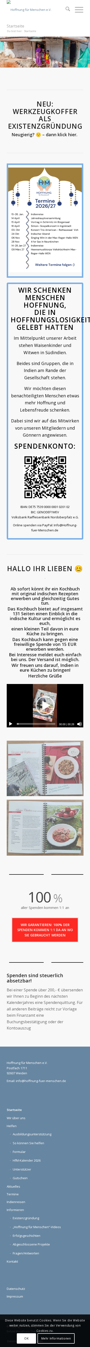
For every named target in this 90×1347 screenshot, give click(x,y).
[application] (45, 705)
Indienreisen (16, 1202)
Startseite (15, 26)
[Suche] (65, 9)
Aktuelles (13, 1186)
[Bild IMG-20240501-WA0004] (47, 770)
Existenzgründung (26, 1218)
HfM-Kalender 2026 (27, 1160)
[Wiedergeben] (10, 724)
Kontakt (12, 1261)
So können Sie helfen (28, 1143)
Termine (13, 1194)
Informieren (15, 1210)
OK (26, 1338)
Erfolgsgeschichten (26, 1235)
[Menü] (76, 9)
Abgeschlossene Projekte (31, 1244)
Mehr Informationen (56, 1338)
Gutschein (20, 1178)
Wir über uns (16, 1118)
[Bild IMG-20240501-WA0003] (47, 830)
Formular (19, 1152)
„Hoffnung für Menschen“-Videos (37, 1227)
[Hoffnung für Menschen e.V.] (37, 9)
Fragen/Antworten (26, 1253)
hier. (73, 134)
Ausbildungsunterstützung (32, 1134)
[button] (45, 705)
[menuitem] (65, 9)
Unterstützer (22, 1169)
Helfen (12, 1126)
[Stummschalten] (79, 724)
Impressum (15, 1296)
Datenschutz (16, 1288)
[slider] (36, 724)
